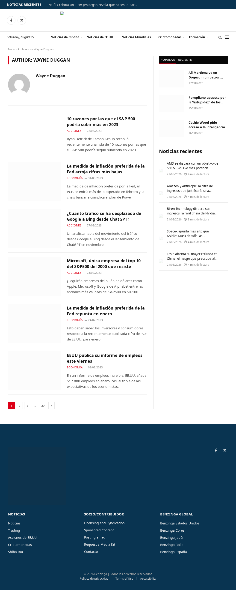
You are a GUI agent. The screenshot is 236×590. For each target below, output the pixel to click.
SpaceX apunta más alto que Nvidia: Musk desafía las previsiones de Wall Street (188, 236)
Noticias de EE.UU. (100, 37)
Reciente (185, 59)
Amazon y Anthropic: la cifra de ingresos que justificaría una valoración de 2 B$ (190, 190)
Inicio (11, 49)
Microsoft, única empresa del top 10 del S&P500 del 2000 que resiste (104, 263)
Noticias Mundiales (136, 37)
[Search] (220, 37)
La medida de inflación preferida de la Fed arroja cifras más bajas (106, 168)
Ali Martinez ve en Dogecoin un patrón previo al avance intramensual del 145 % (207, 75)
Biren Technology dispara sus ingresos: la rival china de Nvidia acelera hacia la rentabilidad (191, 213)
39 (42, 405)
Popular (168, 59)
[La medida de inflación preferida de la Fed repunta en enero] (34, 323)
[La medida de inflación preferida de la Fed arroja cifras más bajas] (34, 181)
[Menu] (227, 37)
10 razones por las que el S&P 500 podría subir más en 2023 (101, 121)
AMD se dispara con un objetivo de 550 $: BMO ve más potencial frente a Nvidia (192, 168)
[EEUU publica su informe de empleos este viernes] (34, 370)
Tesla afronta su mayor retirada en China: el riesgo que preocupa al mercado (192, 258)
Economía (75, 178)
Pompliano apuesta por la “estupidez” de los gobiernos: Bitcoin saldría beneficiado (207, 100)
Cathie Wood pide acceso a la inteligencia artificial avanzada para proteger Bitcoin (207, 124)
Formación (197, 37)
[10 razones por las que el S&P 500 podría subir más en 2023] (34, 134)
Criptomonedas (170, 37)
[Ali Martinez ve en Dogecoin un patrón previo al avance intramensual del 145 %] (171, 78)
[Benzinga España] (118, 20)
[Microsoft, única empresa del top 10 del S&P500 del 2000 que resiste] (34, 276)
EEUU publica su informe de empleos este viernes (104, 358)
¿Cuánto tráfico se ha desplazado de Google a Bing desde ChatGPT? (104, 216)
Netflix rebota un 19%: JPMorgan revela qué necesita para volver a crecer (94, 5)
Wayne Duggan (50, 76)
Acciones (74, 131)
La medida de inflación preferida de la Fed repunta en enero (106, 310)
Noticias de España (65, 37)
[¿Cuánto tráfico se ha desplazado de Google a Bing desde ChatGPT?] (34, 228)
